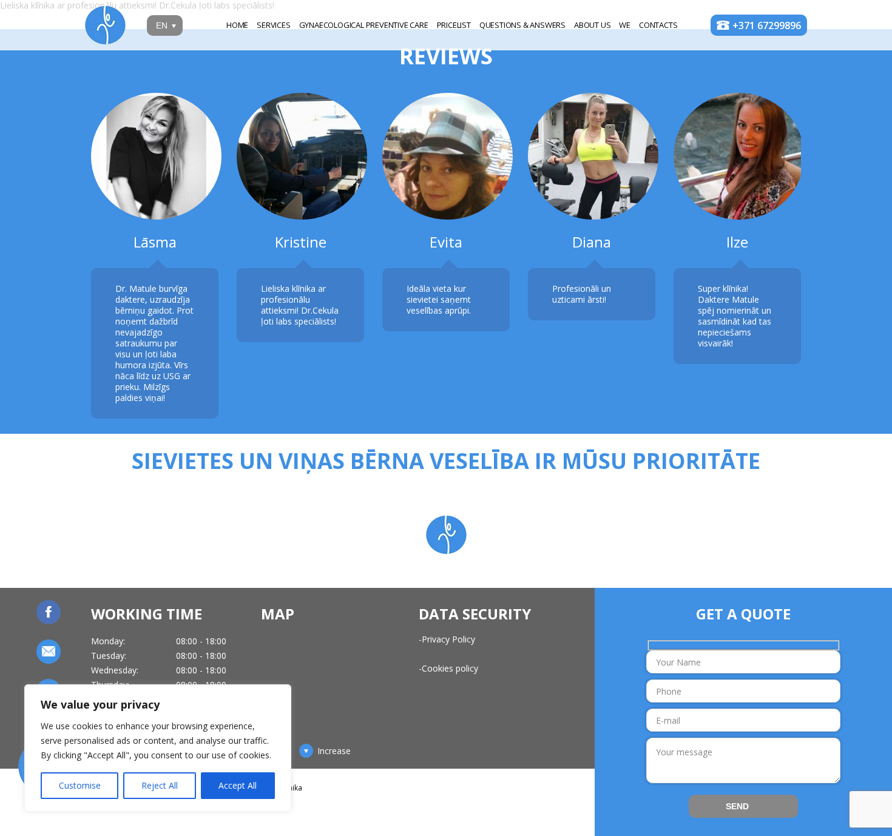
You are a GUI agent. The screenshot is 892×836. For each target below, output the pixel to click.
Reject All (159, 785)
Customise (80, 785)
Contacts (658, 24)
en (161, 25)
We (624, 24)
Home (237, 24)
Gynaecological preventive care (363, 24)
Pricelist (454, 24)
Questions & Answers (522, 24)
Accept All (237, 785)
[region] (157, 748)
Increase (334, 751)
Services (273, 24)
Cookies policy (450, 668)
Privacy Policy (448, 639)
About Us (592, 24)
